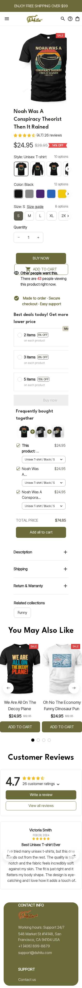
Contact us (27, 979)
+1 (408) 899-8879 (34, 946)
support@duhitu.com (35, 952)
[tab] (32, 740)
